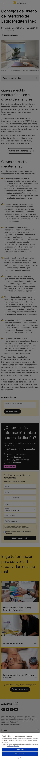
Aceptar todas (20, 749)
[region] (20, 746)
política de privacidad (13, 746)
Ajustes (20, 758)
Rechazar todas (20, 754)
